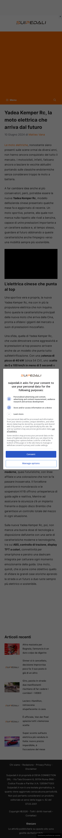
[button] (31, 414)
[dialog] (31, 419)
